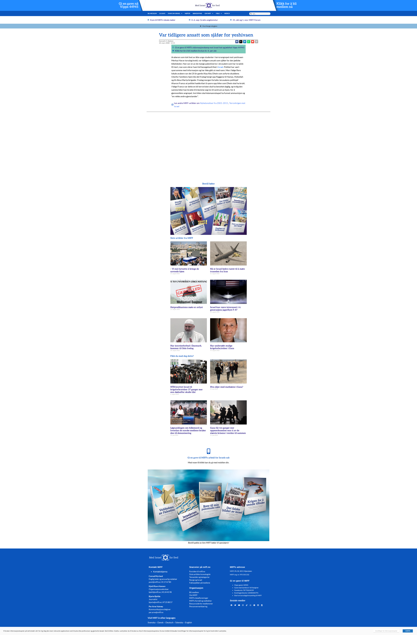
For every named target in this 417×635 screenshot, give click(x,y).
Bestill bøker (208, 183)
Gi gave (162, 13)
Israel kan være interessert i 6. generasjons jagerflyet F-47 (225, 308)
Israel (220, 67)
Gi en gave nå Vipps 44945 (128, 5)
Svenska (151, 622)
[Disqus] (208, 143)
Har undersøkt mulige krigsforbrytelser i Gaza (222, 347)
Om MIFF (193, 595)
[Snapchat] (258, 605)
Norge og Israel (195, 580)
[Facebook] (231, 605)
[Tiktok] (246, 605)
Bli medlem (152, 13)
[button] (240, 41)
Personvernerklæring (198, 606)
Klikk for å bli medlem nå (286, 5)
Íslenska (179, 622)
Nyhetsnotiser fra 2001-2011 (214, 103)
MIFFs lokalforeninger (198, 598)
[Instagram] (243, 605)
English (188, 622)
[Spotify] (254, 605)
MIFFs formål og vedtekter (200, 601)
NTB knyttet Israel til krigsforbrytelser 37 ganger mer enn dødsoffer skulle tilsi (186, 390)
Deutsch (169, 622)
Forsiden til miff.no (197, 571)
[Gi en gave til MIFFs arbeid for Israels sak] (208, 451)
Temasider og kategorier (199, 577)
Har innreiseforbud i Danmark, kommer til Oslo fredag (186, 347)
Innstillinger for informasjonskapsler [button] (386, 631)
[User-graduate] (262, 605)
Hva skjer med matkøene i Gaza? (226, 387)
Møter (187, 13)
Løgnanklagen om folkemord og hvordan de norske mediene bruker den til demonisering (188, 430)
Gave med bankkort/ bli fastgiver (246, 588)
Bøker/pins (197, 13)
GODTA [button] (407, 631)
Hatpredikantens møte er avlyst (186, 307)
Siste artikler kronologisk (199, 574)
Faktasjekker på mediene (199, 583)
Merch (227, 13)
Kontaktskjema (160, 571)
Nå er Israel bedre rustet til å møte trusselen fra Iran (227, 270)
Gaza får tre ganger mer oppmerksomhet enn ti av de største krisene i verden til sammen (228, 430)
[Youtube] (239, 605)
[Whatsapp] (250, 605)
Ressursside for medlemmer (201, 603)
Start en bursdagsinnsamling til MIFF (248, 595)
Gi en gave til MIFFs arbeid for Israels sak (209, 457)
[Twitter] (235, 605)
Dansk (160, 622)
